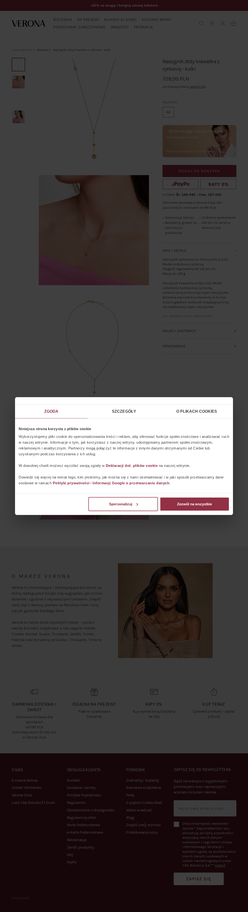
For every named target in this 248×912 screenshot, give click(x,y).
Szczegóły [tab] (124, 411)
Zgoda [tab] (51, 411)
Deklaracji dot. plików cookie (132, 465)
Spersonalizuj (120, 504)
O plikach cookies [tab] (196, 411)
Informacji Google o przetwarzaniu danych (131, 483)
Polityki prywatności (71, 483)
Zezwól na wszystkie (194, 504)
